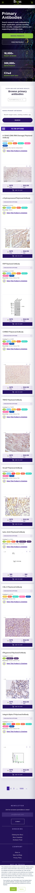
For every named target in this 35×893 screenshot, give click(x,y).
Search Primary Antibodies (12, 110)
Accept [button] (13, 889)
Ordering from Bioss (17, 834)
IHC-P (10, 143)
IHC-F (15, 143)
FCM (13, 473)
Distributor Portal (17, 840)
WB (4, 207)
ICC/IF (29, 541)
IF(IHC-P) (20, 143)
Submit (17, 821)
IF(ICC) (5, 145)
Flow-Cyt (22, 541)
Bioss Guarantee (17, 837)
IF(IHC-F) (27, 143)
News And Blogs (17, 855)
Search (17, 120)
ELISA (5, 143)
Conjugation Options (10, 202)
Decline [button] (22, 889)
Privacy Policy (17, 857)
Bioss (17, 2)
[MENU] (3, 2)
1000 (22, 788)
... (17, 788)
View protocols (17, 42)
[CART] (32, 3)
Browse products (17, 36)
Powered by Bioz (10, 162)
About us (17, 852)
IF (17, 541)
